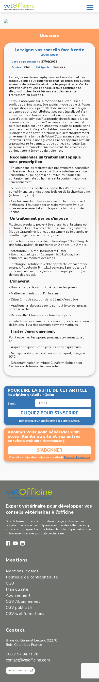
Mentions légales (22, 571)
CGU (10, 583)
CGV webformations (25, 613)
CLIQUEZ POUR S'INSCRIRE (49, 413)
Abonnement (18, 595)
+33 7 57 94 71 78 (22, 654)
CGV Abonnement (23, 601)
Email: (12, 404)
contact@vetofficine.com (28, 660)
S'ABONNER (49, 450)
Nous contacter (18, 670)
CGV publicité (19, 607)
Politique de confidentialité (32, 577)
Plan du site (17, 589)
